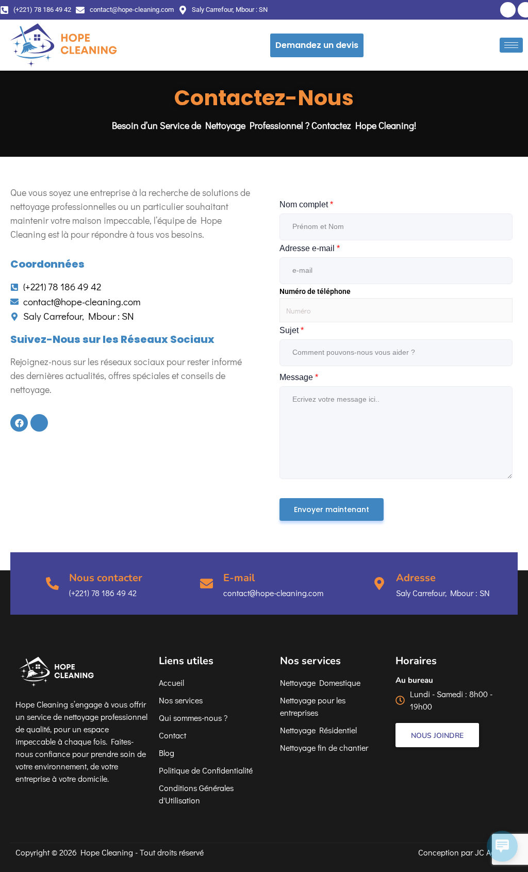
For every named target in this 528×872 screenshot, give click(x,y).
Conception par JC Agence (465, 852)
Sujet (291, 330)
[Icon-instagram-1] (39, 423)
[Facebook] (508, 10)
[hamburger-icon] (511, 45)
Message (298, 377)
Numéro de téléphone (315, 291)
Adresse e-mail (309, 248)
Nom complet (306, 204)
